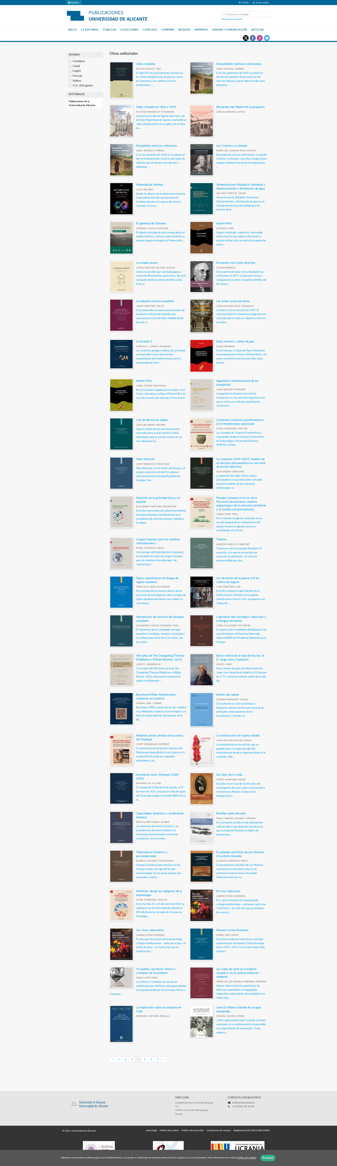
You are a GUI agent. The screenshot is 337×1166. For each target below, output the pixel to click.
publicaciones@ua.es (243, 1103)
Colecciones (129, 30)
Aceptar (267, 1157)
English (77, 71)
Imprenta (201, 30)
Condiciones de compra (218, 1130)
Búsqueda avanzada (232, 19)
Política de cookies (169, 1130)
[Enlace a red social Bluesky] (267, 38)
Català (76, 66)
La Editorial (90, 30)
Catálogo (150, 30)
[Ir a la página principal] (107, 15)
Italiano (77, 80)
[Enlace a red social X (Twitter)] (246, 38)
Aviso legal (151, 1130)
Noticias (257, 30)
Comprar (167, 30)
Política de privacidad (193, 1130)
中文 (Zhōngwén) (83, 85)
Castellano (79, 61)
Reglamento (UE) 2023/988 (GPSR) (251, 1130)
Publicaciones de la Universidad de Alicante (82, 103)
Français (77, 76)
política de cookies (246, 1158)
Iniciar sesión (262, 2)
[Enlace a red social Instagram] (260, 38)
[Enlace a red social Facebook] (253, 38)
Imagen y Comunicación (229, 30)
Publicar (109, 30)
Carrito (245, 2)
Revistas (184, 30)
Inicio (72, 30)
